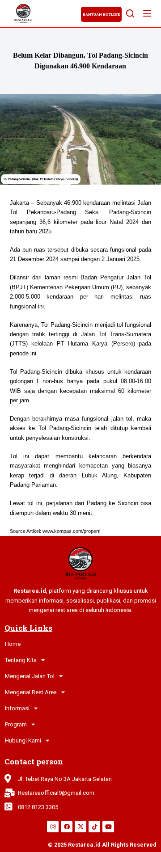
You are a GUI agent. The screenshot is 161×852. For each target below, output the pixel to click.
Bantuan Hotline (101, 14)
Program (16, 724)
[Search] (130, 13)
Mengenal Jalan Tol (30, 676)
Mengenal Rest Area (31, 692)
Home (13, 644)
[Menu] (147, 13)
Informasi (17, 708)
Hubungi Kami (23, 740)
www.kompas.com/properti (71, 531)
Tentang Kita (21, 660)
